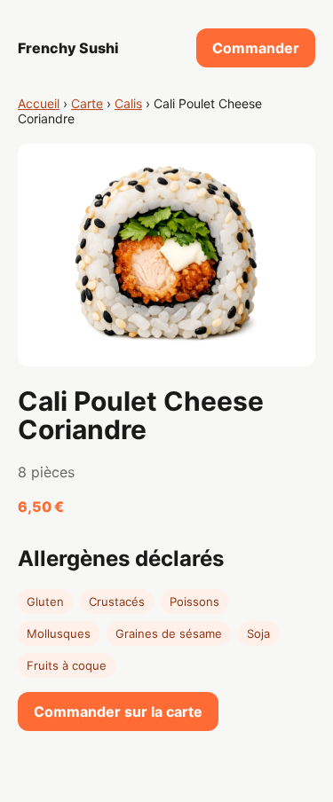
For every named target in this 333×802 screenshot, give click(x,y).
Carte (87, 103)
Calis (128, 103)
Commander (255, 48)
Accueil (38, 103)
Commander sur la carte (118, 711)
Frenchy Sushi (68, 48)
